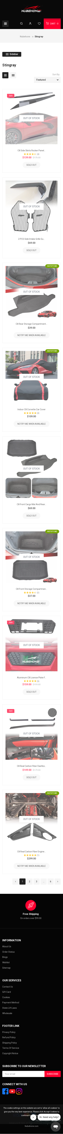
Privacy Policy (8, 1032)
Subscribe (52, 1074)
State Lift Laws (9, 1008)
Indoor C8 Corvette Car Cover (32, 409)
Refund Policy (9, 1037)
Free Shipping (31, 914)
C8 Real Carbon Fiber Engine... (31, 851)
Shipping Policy (9, 1043)
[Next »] (58, 881)
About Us (6, 946)
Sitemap (6, 968)
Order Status (8, 952)
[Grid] (5, 75)
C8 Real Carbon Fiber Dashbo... (31, 766)
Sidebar (13, 54)
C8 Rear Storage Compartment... (31, 324)
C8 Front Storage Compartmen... (31, 589)
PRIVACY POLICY (42, 1121)
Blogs (5, 957)
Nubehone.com (31, 1126)
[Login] (30, 23)
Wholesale (7, 1013)
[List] (13, 75)
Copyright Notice (10, 1053)
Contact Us (7, 986)
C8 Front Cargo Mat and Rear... (31, 504)
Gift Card (6, 992)
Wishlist (6, 962)
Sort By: (56, 74)
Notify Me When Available (31, 335)
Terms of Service (10, 1048)
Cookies (6, 997)
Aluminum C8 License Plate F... (31, 677)
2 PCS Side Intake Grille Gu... (31, 239)
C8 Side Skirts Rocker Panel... (31, 150)
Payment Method (10, 1002)
